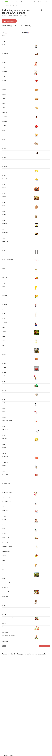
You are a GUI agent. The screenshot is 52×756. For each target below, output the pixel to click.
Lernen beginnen (9, 21)
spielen (20, 25)
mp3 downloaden (6, 25)
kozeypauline (24, 15)
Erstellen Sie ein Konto (39, 1)
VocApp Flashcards (6, 754)
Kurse (22, 1)
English (3, 645)
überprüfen (28, 25)
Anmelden (48, 1)
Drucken (14, 25)
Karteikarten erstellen (14, 1)
